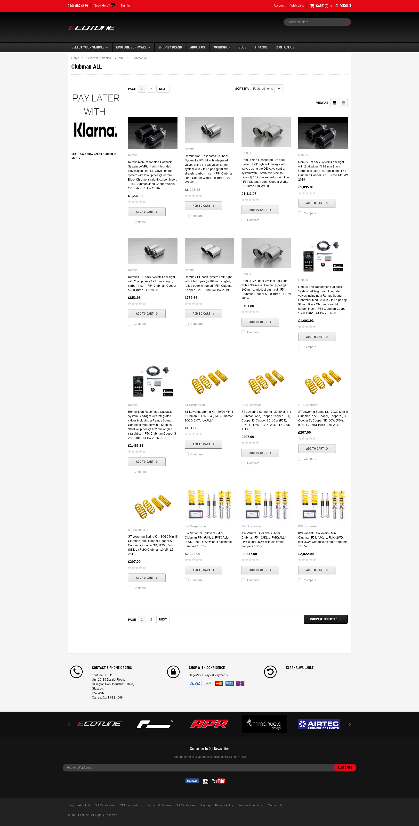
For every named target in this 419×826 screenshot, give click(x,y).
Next (163, 89)
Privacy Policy (224, 805)
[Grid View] (334, 102)
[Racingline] (154, 724)
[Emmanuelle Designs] (264, 724)
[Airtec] (319, 724)
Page (132, 89)
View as (322, 102)
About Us (197, 47)
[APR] (209, 724)
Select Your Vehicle (88, 47)
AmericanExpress (230, 683)
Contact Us (285, 47)
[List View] (343, 102)
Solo (240, 683)
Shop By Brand (170, 47)
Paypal (195, 683)
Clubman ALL (140, 58)
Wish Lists (297, 5)
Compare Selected (323, 619)
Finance (261, 47)
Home (75, 58)
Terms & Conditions (251, 805)
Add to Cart (145, 212)
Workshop (221, 47)
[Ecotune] (100, 723)
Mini (121, 58)
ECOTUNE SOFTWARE (131, 47)
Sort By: (242, 88)
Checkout (343, 6)
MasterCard (219, 683)
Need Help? (102, 5)
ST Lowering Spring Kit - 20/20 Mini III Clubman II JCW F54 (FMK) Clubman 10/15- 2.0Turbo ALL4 (209, 416)
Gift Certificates (185, 805)
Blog (243, 47)
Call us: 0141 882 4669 (107, 697)
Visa (208, 683)
